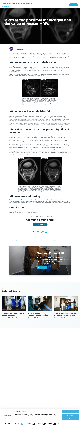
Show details (61, 423)
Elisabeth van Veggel (19, 49)
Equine (35, 27)
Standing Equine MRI (14, 66)
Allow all (70, 411)
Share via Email (43, 232)
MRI (39, 27)
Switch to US (74, 4)
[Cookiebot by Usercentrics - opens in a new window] (7, 424)
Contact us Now (39, 224)
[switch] (33, 424)
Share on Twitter (41, 232)
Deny (70, 418)
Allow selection (70, 415)
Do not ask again (6, 6)
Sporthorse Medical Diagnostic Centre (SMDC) (43, 57)
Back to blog (9, 39)
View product (41, 267)
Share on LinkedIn (46, 232)
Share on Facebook (38, 232)
